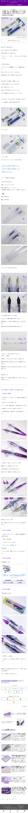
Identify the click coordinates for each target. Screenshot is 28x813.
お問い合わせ (21, 806)
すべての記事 (14, 680)
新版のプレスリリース (7, 171)
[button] (18, 691)
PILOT (8, 682)
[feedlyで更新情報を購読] (20, 699)
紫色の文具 (21, 680)
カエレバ (15, 577)
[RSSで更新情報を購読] (14, 702)
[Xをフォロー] (7, 699)
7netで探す (20, 582)
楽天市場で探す (8, 580)
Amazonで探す (20, 580)
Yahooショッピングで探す (8, 582)
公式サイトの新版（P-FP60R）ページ (11, 168)
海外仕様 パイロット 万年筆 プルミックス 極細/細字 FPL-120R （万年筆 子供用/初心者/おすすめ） (14, 575)
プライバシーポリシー (7, 806)
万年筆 (3, 682)
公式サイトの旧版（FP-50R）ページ (10, 165)
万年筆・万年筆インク (6, 680)
